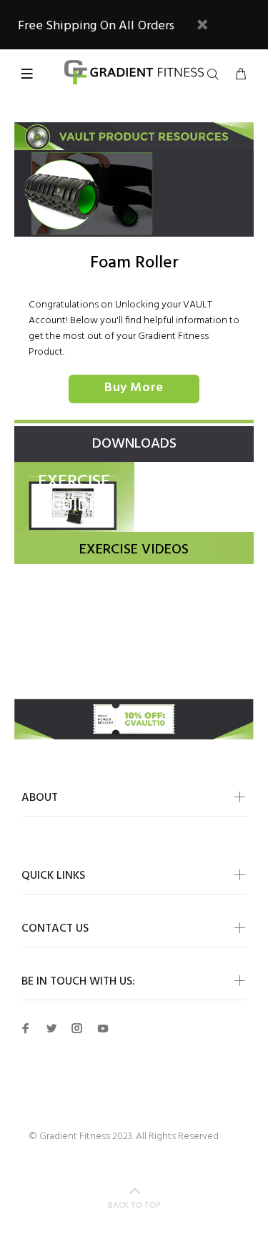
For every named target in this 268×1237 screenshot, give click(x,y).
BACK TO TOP (134, 1205)
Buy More (133, 388)
